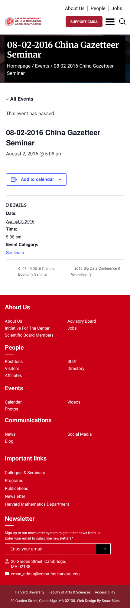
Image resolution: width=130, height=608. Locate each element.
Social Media (79, 434)
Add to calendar (37, 179)
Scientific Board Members (29, 335)
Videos (73, 402)
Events (42, 66)
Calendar (13, 402)
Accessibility (105, 592)
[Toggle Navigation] (110, 21)
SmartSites (111, 601)
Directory (75, 368)
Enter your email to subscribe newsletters (39, 538)
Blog (9, 441)
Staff (71, 361)
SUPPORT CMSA (84, 22)
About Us (75, 8)
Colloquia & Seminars (25, 472)
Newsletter (15, 496)
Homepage (19, 66)
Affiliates (13, 375)
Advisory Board (81, 321)
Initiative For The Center (27, 328)
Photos (11, 409)
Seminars (15, 252)
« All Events (19, 98)
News (10, 434)
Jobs (117, 8)
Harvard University (29, 592)
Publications (16, 488)
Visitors (12, 368)
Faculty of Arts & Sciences (70, 592)
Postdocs (14, 361)
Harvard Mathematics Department (37, 504)
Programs (14, 480)
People (98, 8)
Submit (103, 549)
